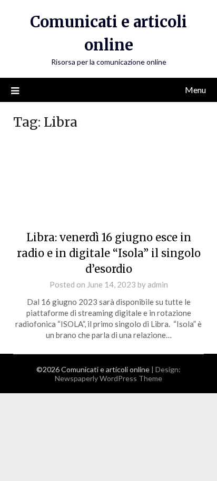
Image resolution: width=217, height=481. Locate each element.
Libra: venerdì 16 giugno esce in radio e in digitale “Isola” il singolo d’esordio (109, 253)
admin (157, 284)
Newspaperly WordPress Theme (108, 378)
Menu (195, 90)
